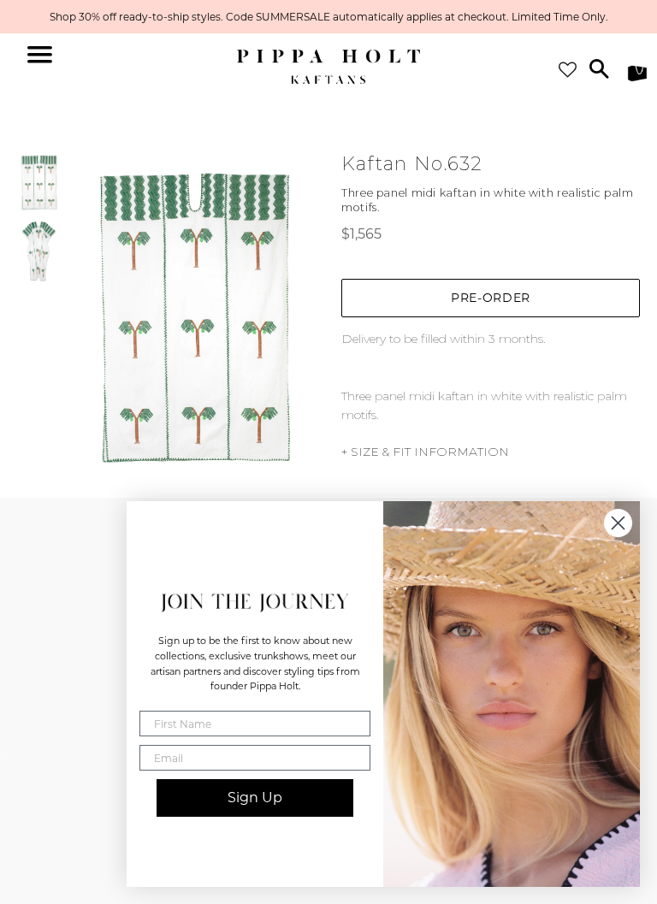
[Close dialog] (618, 523)
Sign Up (255, 797)
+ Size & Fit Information (425, 451)
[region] (328, 16)
